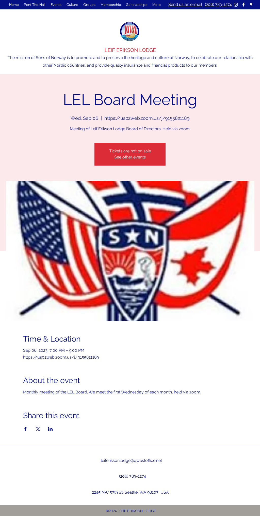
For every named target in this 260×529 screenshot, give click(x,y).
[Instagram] (235, 4)
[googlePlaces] (251, 4)
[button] (56, 4)
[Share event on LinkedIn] (50, 429)
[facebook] (243, 4)
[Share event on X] (38, 429)
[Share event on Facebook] (25, 429)
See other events (130, 157)
